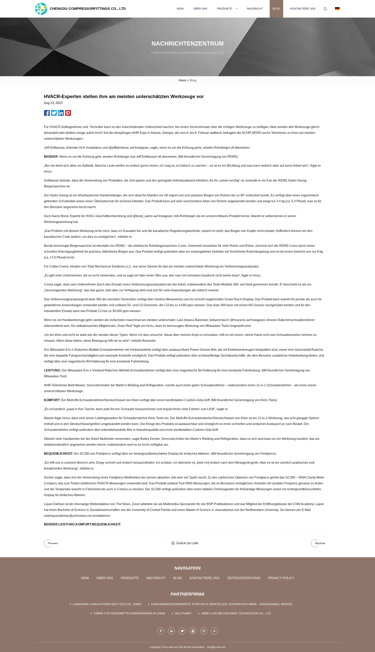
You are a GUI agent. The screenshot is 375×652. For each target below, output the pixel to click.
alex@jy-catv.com (216, 647)
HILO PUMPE (183, 613)
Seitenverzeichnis (243, 578)
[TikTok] (214, 631)
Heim (180, 8)
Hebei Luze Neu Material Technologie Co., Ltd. (236, 613)
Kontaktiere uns (302, 8)
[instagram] (203, 631)
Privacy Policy (281, 578)
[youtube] (192, 631)
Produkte (224, 8)
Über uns (200, 8)
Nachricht (255, 8)
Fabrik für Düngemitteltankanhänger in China (129, 613)
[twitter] (182, 631)
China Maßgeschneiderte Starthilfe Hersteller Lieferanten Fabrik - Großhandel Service (221, 604)
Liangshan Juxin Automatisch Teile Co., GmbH (107, 604)
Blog (276, 8)
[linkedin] (171, 631)
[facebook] (160, 631)
